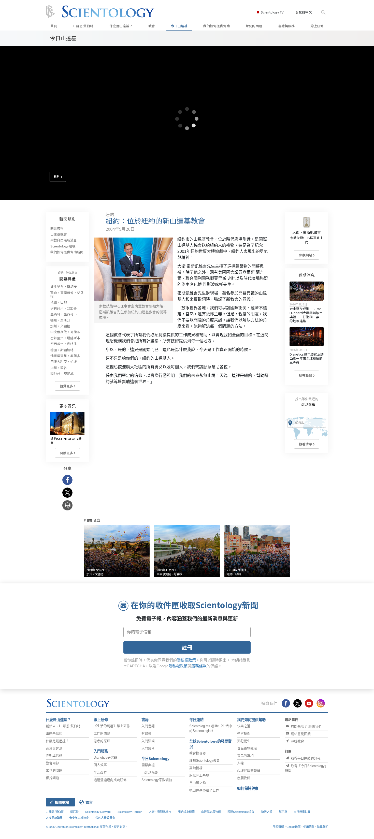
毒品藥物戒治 (247, 748)
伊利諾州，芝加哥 (63, 308)
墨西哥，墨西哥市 (63, 314)
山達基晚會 (58, 234)
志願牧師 (243, 778)
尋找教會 (297, 741)
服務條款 (199, 666)
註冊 (187, 647)
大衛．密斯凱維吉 (306, 232)
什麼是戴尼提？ (57, 741)
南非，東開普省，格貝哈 (66, 294)
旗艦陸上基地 (199, 775)
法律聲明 (322, 826)
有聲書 (146, 733)
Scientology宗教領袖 (156, 780)
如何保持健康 (247, 788)
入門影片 (148, 748)
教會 (151, 25)
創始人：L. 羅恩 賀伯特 (63, 726)
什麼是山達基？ (121, 25)
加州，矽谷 (58, 367)
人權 (240, 763)
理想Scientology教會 (204, 760)
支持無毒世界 (302, 811)
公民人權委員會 (105, 817)
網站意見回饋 (300, 734)
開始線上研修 (186, 811)
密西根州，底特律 (63, 343)
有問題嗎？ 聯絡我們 (306, 726)
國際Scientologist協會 (240, 811)
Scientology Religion (130, 811)
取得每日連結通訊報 (305, 758)
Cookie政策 (293, 826)
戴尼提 (74, 811)
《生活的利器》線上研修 (112, 726)
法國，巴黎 (58, 302)
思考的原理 (102, 741)
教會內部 (52, 763)
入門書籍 (148, 726)
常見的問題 (254, 25)
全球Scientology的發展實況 (210, 744)
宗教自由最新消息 (63, 240)
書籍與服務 (286, 25)
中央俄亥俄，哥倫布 (65, 331)
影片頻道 (52, 778)
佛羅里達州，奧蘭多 (65, 355)
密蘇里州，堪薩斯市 (65, 337)
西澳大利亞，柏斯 (63, 361)
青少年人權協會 (79, 817)
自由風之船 (197, 783)
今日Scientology (155, 759)
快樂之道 (243, 726)
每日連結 (196, 720)
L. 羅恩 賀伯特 (83, 25)
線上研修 (317, 25)
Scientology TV (272, 12)
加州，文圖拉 (60, 325)
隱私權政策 (186, 660)
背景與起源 (54, 748)
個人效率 (100, 765)
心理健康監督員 (248, 770)
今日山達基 (179, 25)
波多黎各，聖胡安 (63, 286)
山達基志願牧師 (211, 811)
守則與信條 (54, 756)
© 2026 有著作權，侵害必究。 (87, 826)
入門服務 (101, 751)
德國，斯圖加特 (62, 349)
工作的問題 (102, 733)
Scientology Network (98, 811)
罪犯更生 (243, 741)
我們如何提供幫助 (216, 25)
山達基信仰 (54, 733)
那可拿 (283, 811)
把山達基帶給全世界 (204, 790)
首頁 (53, 25)
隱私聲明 (278, 826)
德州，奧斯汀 (60, 320)
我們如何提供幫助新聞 (66, 251)
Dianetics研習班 (105, 757)
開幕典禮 (57, 228)
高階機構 (196, 768)
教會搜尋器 (197, 753)
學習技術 (243, 733)
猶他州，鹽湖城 (62, 373)
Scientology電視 (62, 246)
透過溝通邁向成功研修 (110, 780)
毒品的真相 (245, 756)
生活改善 (100, 772)
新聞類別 (67, 219)
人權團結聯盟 (54, 817)
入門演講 (148, 741)
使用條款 (308, 826)
